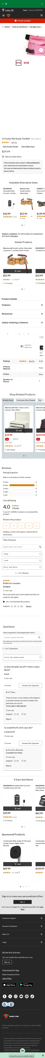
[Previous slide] (3, 4)
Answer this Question (30, 685)
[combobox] (24, 567)
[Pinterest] (27, 996)
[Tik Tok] (32, 996)
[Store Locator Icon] (3, 10)
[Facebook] (4, 996)
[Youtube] (21, 996)
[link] (10, 142)
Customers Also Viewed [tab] (25, 400)
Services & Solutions (9, 926)
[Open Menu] (3, 15)
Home (7, 26)
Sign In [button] (22, 902)
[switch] (23, 346)
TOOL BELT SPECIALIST (16, 706)
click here (14, 236)
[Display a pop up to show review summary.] (32, 217)
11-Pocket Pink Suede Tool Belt (16, 138)
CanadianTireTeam (14, 753)
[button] (24, 225)
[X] (10, 996)
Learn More (7, 978)
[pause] (6, 4)
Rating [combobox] (6, 554)
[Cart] (41, 15)
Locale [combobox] (6, 560)
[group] (9, 439)
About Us (5, 934)
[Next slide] (42, 4)
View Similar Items (28, 146)
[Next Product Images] (41, 50)
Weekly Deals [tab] (8, 400)
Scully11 (6, 587)
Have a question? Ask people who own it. (19, 632)
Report (29, 606)
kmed (6, 674)
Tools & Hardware (19, 26)
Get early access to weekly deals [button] (21, 1056)
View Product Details (10, 146)
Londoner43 (9, 732)
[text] (10, 217)
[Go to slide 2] (26, 63)
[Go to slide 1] (18, 63)
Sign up (7, 962)
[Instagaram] (16, 996)
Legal (4, 942)
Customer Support (9, 918)
